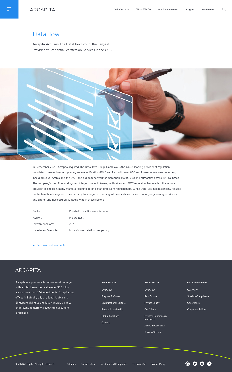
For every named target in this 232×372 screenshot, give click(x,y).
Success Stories (152, 332)
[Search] (225, 9)
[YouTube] (202, 363)
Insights (189, 9)
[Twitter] (195, 363)
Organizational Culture (114, 303)
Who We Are (122, 9)
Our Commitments (168, 9)
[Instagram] (187, 363)
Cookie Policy (88, 364)
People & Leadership (112, 309)
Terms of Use (139, 364)
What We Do (143, 9)
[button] (9, 9)
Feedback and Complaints (113, 364)
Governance (193, 303)
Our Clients (150, 309)
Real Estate (150, 296)
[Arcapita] (42, 10)
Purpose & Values (111, 296)
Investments (208, 9)
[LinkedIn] (209, 363)
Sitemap (71, 364)
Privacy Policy (158, 364)
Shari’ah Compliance (198, 296)
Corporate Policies (197, 309)
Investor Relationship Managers (155, 318)
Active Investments (154, 325)
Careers (106, 322)
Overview (107, 290)
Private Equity (152, 303)
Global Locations (110, 316)
